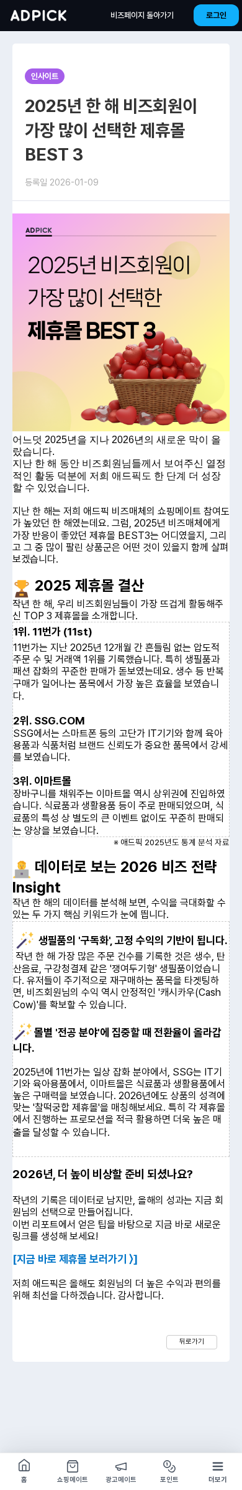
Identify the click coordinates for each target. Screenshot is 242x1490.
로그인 (216, 15)
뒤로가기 (191, 1341)
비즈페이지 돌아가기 (142, 15)
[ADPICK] (38, 15)
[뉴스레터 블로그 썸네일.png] (121, 322)
